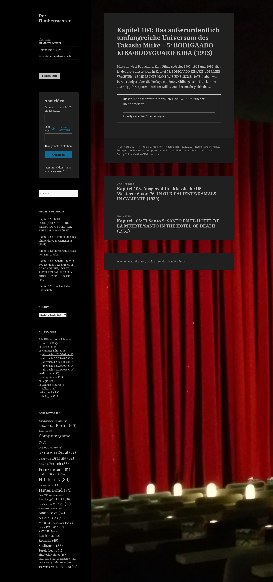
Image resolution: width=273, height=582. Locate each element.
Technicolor (61, 562)
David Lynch (48, 452)
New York (58, 523)
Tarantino (45, 562)
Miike (45, 523)
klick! (63, 499)
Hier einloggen (156, 116)
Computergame (155, 150)
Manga (61, 503)
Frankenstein (54, 469)
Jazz (43, 495)
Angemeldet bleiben (59, 146)
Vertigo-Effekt (141, 154)
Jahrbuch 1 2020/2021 (181, 146)
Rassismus (49, 536)
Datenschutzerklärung (130, 261)
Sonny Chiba (124, 154)
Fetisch (59, 463)
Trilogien (122, 150)
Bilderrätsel (45, 431)
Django (45, 458)
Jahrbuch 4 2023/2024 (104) (58, 365)
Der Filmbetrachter (55, 18)
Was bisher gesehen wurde (55, 56)
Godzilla (58, 474)
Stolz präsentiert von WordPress (167, 261)
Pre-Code (55, 527)
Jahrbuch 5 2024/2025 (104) (58, 369)
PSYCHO (48, 531)
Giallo (45, 474)
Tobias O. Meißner (152, 146)
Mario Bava (52, 512)
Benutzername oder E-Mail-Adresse (58, 109)
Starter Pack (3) (51, 392)
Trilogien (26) (50, 396)
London (45, 504)
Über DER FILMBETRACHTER (50, 41)
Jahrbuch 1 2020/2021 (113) (58, 354)
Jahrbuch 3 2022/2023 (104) (58, 362)
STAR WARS (47, 558)
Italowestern (48, 485)
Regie (198, 146)
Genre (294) (49, 347)
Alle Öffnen (45, 339)
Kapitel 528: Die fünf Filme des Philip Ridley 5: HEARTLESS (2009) (57, 240)
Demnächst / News (50, 50)
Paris (70, 522)
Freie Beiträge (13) (53, 343)
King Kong (47, 499)
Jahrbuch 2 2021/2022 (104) (58, 358)
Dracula (63, 458)
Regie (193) (48, 381)
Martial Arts (52, 518)
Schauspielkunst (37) (54, 384)
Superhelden (66, 558)
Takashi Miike (211, 146)
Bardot (63, 421)
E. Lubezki (172, 150)
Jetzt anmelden (54, 167)
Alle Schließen (63, 339)
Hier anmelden (133, 104)
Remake (48, 540)
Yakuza (68, 566)
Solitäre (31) (49, 388)
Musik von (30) (50, 373)
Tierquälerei (49, 567)
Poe (42, 527)
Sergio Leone (51, 550)
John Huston (56, 495)
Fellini (44, 464)
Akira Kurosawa (48, 421)
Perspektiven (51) (52, 377)
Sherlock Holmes (52, 554)
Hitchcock (54, 479)
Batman (47, 426)
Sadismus (51, 545)
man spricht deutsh (50, 508)
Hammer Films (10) (53, 350)
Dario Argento (50, 447)
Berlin (66, 425)
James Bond (55, 490)
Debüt (67, 452)
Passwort (48, 128)
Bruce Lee (138, 150)
